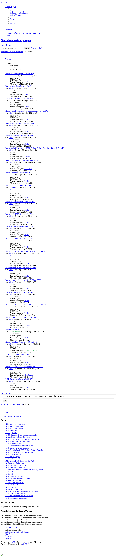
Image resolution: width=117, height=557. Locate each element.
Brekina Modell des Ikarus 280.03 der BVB (21, 123)
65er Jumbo (28, 375)
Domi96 (12, 187)
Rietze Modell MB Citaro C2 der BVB (19, 292)
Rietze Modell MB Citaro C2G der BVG (20, 239)
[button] (8, 60)
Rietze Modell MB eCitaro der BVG (18, 173)
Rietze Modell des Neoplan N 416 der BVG (21, 342)
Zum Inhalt (5, 3)
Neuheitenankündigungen (16, 40)
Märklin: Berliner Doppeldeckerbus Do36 (20, 268)
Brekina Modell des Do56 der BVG (18, 86)
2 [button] (5, 58)
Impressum (9, 536)
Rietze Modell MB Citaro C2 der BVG (19, 214)
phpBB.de (26, 544)
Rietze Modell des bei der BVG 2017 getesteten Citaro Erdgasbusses (30, 305)
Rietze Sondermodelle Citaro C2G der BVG (21, 317)
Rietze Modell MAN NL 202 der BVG (19, 136)
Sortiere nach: (27, 396)
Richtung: (50, 396)
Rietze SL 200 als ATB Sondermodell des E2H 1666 (24, 367)
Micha (11, 88)
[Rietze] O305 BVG (12, 330)
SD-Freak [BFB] (15, 332)
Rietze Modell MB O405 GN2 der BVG (20, 202)
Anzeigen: (7, 396)
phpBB (12, 542)
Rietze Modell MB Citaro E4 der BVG (19, 98)
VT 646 (27, 156)
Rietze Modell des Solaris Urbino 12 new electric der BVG (26, 251)
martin (26, 94)
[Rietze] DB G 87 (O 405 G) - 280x (18, 185)
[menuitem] (17, 11)
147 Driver (28, 169)
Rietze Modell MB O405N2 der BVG (19, 226)
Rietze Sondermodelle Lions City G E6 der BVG (23, 280)
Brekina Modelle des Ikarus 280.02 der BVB (21, 160)
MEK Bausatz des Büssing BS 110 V (19, 379)
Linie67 (27, 325)
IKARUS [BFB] (30, 350)
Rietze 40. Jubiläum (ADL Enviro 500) (19, 74)
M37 (10, 76)
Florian (27, 107)
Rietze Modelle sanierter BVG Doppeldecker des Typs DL (26, 111)
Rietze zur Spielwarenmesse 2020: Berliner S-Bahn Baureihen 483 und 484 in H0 (35, 148)
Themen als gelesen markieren (12, 52)
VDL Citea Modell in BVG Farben (18, 354)
